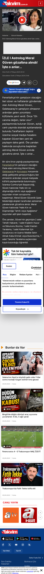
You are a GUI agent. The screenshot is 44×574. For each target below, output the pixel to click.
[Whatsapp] (29, 82)
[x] (9, 545)
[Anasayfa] (40, 3)
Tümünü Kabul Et (22, 302)
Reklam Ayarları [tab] (25, 275)
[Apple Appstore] (7, 539)
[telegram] (23, 82)
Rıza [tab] (4, 275)
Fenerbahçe (8, 165)
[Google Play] (22, 539)
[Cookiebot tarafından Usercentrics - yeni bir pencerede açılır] (31, 268)
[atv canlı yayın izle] (11, 515)
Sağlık (27, 566)
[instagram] (23, 545)
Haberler (5, 35)
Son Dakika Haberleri (6, 562)
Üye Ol (18, 551)
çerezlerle (30, 571)
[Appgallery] (35, 539)
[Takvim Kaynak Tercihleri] (22, 258)
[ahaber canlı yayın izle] (29, 515)
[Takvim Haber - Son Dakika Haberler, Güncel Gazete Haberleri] (14, 3)
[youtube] (16, 545)
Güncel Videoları (16, 35)
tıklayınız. (15, 573)
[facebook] (3, 545)
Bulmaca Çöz (30, 561)
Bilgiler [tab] (13, 275)
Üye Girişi (6, 551)
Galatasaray (8, 171)
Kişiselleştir (20, 309)
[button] (40, 512)
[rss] (29, 545)
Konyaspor (22, 171)
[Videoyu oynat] (22, 20)
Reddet (9, 266)
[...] (35, 82)
